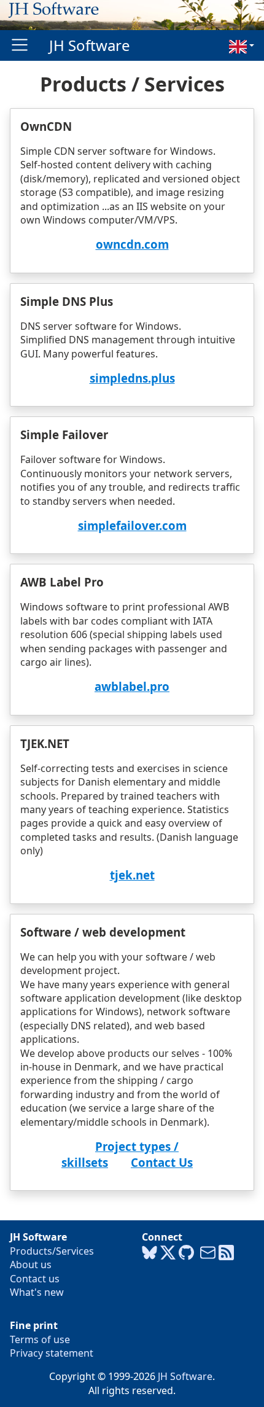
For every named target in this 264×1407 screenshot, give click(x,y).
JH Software (89, 45)
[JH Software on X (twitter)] (168, 1253)
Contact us (35, 1278)
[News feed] (226, 1253)
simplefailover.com (132, 525)
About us (31, 1264)
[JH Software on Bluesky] (149, 1253)
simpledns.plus (132, 378)
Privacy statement (51, 1353)
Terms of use (40, 1339)
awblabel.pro (132, 686)
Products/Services (52, 1251)
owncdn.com (132, 244)
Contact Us (162, 1162)
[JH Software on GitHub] (186, 1253)
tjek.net (132, 875)
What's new (37, 1292)
